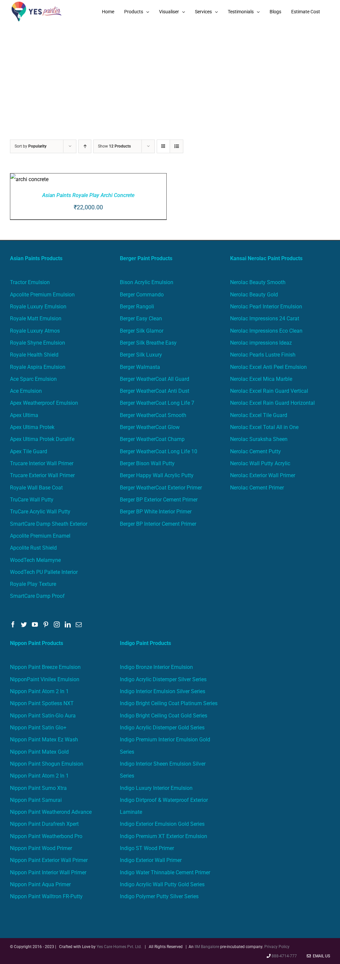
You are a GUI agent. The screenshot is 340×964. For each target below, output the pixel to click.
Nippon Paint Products (36, 643)
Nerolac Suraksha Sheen (259, 439)
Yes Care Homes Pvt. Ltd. (119, 946)
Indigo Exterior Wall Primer (151, 860)
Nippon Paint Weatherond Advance (51, 812)
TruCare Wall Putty (31, 499)
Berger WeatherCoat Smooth (153, 415)
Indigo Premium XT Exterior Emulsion (163, 836)
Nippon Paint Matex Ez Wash (44, 739)
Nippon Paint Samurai (36, 800)
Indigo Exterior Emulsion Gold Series (162, 824)
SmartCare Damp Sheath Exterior (48, 524)
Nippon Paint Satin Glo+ (38, 727)
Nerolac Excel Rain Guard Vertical (269, 391)
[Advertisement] (170, 73)
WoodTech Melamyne (35, 560)
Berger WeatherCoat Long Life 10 (158, 451)
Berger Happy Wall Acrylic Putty (157, 475)
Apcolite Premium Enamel (40, 536)
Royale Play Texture (33, 584)
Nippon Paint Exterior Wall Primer (49, 860)
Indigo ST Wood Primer (147, 848)
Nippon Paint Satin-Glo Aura (43, 715)
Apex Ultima (24, 415)
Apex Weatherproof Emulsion (44, 403)
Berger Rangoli (137, 306)
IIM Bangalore (207, 946)
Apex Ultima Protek (32, 427)
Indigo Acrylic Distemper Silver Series (163, 679)
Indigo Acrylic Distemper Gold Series (162, 727)
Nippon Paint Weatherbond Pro (46, 836)
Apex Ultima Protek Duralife (42, 439)
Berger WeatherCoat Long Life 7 (157, 403)
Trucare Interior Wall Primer (41, 463)
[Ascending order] (84, 146)
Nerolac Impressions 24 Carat (264, 318)
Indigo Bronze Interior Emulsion (156, 667)
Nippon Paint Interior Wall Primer (48, 872)
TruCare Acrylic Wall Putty (40, 511)
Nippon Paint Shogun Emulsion (46, 764)
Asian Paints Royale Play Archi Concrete (88, 195)
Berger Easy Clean (141, 318)
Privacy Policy (277, 946)
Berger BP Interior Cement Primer (158, 524)
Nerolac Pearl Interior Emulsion (266, 306)
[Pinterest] (46, 624)
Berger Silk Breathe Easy (148, 343)
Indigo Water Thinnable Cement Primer (165, 872)
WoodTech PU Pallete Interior (44, 572)
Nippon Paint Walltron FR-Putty (46, 896)
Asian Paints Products (36, 258)
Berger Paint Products (146, 258)
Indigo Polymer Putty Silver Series (159, 896)
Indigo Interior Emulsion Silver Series (162, 691)
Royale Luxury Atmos (35, 331)
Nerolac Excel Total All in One (265, 427)
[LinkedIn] (68, 624)
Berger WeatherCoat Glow (150, 427)
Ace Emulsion (26, 391)
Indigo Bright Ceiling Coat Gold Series (163, 715)
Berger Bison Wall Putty (147, 463)
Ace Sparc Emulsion (33, 379)
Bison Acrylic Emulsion (146, 282)
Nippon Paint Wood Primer (41, 848)
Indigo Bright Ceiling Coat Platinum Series (168, 703)
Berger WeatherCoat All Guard (154, 379)
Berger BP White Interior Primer (156, 511)
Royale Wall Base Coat (36, 487)
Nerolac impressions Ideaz (261, 343)
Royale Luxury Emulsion (38, 306)
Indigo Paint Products (145, 643)
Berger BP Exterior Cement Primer (159, 499)
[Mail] (79, 624)
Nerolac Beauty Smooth (258, 282)
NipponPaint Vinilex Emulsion (44, 679)
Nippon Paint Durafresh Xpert (44, 824)
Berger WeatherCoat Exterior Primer (161, 487)
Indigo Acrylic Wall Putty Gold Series (162, 884)
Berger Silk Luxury (141, 355)
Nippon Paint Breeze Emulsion (45, 667)
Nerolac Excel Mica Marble (261, 379)
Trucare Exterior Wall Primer (42, 475)
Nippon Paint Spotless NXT (42, 703)
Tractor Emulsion (30, 282)
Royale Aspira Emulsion (37, 367)
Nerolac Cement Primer (257, 487)
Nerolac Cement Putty (255, 451)
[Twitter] (24, 624)
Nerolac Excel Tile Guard (258, 415)
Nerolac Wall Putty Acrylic (260, 463)
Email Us (320, 956)
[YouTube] (35, 624)
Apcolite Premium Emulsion (42, 294)
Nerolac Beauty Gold (254, 294)
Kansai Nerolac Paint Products (266, 258)
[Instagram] (57, 624)
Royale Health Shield (34, 355)
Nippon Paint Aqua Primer (40, 884)
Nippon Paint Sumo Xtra (38, 788)
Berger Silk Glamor (141, 331)
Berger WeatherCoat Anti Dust (154, 391)
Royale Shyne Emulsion (37, 343)
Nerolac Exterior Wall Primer (262, 475)
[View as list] (176, 146)
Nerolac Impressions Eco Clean (266, 331)
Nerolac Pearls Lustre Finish (263, 355)
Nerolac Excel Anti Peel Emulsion (268, 367)
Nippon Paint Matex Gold (39, 752)
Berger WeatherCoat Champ (152, 439)
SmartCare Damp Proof (37, 596)
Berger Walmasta (140, 367)
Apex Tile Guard (28, 451)
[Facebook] (13, 624)
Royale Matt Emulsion (35, 318)
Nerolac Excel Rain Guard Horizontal (272, 403)
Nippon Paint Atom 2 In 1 (39, 691)
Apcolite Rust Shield (33, 548)
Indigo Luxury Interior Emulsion (156, 788)
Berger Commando (142, 294)
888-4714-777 (284, 956)
